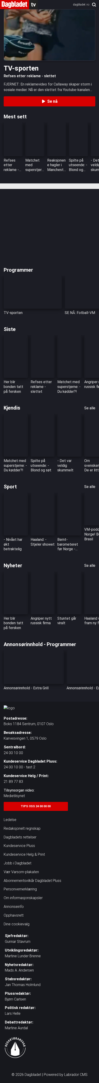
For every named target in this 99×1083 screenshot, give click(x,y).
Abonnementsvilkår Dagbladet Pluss (32, 880)
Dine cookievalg (16, 924)
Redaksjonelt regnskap (22, 828)
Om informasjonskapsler (23, 898)
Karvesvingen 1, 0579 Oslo (25, 738)
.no (81, 4)
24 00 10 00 (13, 753)
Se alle (89, 408)
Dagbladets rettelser (20, 837)
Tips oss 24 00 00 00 (36, 806)
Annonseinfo (14, 906)
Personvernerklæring (20, 889)
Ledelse (10, 820)
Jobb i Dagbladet (17, 863)
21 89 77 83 (13, 781)
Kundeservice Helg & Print (24, 854)
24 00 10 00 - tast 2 (19, 767)
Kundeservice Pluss (19, 846)
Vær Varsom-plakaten (21, 872)
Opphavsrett (13, 915)
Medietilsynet (14, 796)
